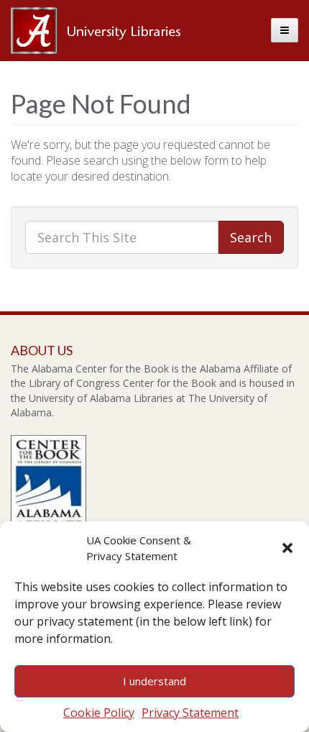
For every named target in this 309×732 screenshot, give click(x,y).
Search (251, 237)
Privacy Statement (190, 712)
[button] (287, 548)
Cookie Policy (98, 712)
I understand (154, 681)
